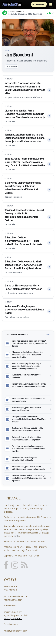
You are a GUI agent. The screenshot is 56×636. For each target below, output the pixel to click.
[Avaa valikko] (51, 4)
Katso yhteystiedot (13, 618)
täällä (16, 536)
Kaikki (48, 334)
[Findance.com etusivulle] (12, 4)
